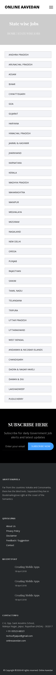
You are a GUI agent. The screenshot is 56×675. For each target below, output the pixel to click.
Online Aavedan (22, 7)
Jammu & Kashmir (19, 143)
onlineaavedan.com (16, 640)
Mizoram (14, 221)
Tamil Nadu (15, 290)
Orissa (12, 251)
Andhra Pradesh (18, 54)
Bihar (12, 84)
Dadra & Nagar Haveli (22, 369)
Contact (10, 545)
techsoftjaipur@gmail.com (19, 635)
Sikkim (12, 280)
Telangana (15, 300)
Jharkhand (15, 153)
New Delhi (15, 241)
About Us (11, 526)
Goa (11, 103)
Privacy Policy (13, 530)
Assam (12, 74)
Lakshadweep (17, 389)
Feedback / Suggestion (17, 540)
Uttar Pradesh (17, 320)
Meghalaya (15, 212)
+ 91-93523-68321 (15, 631)
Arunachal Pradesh (20, 64)
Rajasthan (15, 271)
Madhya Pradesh (19, 182)
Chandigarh (16, 359)
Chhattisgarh (17, 94)
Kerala (13, 172)
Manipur (14, 202)
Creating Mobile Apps (27, 566)
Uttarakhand (17, 330)
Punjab (13, 261)
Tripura (13, 310)
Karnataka (15, 162)
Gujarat (13, 113)
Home (11, 33)
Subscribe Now (40, 446)
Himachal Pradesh (19, 133)
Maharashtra (17, 192)
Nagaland (15, 231)
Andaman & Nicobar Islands (26, 349)
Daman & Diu (16, 379)
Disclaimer (11, 535)
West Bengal (16, 339)
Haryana (14, 123)
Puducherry (16, 398)
